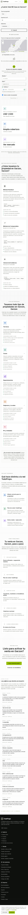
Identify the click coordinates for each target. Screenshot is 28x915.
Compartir (15, 30)
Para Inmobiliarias (4, 885)
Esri (8, 51)
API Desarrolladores (5, 887)
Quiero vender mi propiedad (10, 95)
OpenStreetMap (21, 51)
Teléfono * (6, 86)
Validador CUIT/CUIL (5, 871)
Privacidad (3, 894)
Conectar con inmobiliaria (14, 667)
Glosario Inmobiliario (5, 876)
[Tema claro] (20, 1)
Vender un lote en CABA (6, 849)
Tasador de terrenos (5, 851)
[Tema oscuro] (22, 1)
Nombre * (4, 76)
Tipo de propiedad (5, 11)
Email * (3, 81)
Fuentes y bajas (4, 899)
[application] (14, 46)
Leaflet (3, 51)
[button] (14, 45)
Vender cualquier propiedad (7, 858)
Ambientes (3, 23)
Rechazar (5, 912)
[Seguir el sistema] (25, 1)
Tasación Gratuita (4, 864)
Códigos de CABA (5, 878)
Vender (16, 1)
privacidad (14, 909)
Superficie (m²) (4, 17)
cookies (7, 909)
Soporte (3, 889)
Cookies (3, 896)
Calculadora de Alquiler (6, 867)
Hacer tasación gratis (14, 663)
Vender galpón (4, 856)
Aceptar (12, 912)
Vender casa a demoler (6, 853)
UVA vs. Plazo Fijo (5, 869)
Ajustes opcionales (15, 34)
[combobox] (3, 14)
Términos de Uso (4, 892)
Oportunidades (4, 874)
